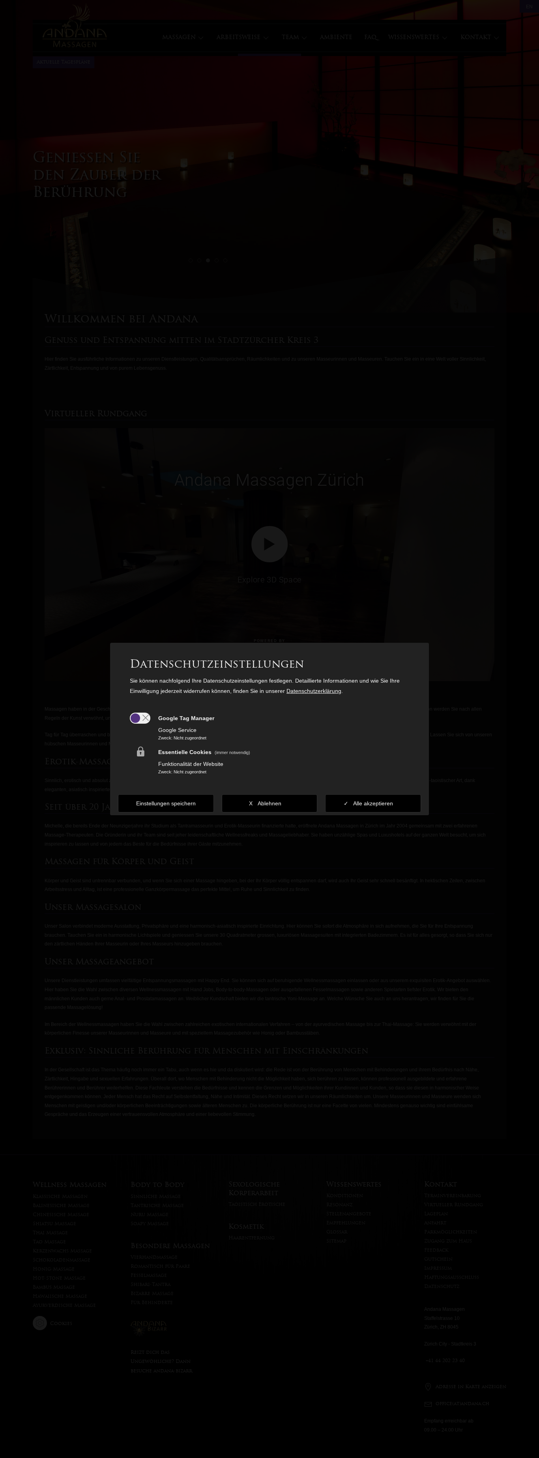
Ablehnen (269, 803)
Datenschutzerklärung (313, 691)
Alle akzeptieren (373, 803)
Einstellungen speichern (166, 803)
